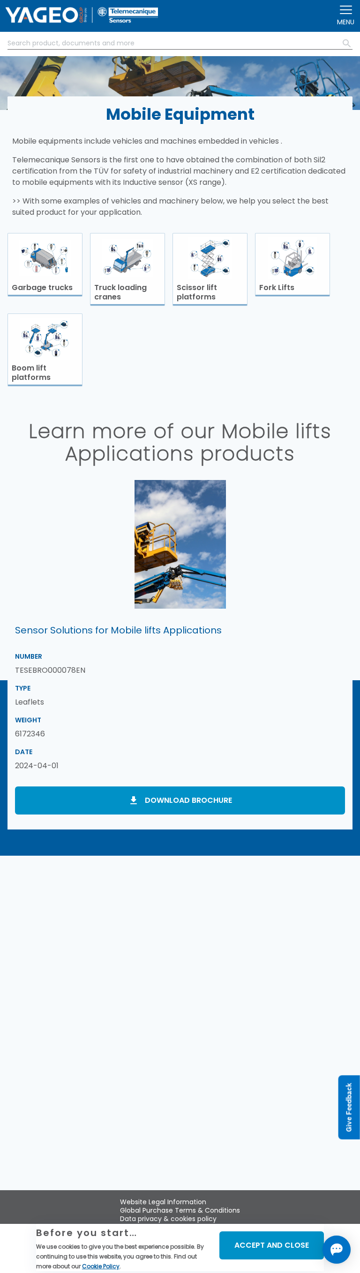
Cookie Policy (101, 1266)
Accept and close (271, 1245)
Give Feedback (349, 1107)
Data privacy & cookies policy (168, 1218)
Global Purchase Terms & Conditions (180, 1210)
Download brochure (188, 800)
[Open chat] (336, 1250)
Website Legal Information (163, 1202)
